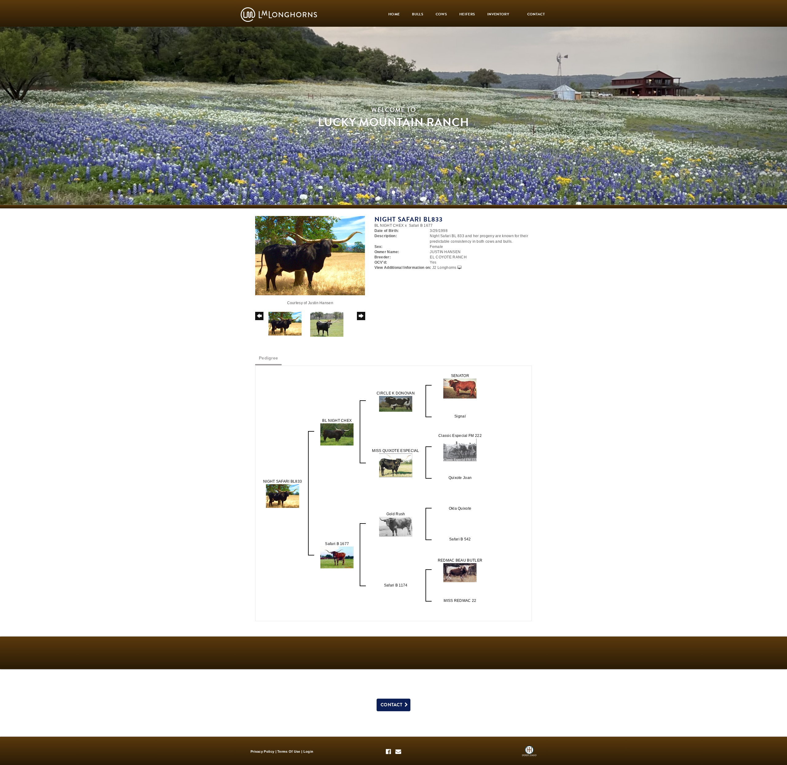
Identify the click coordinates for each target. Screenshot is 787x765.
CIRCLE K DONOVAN (396, 393)
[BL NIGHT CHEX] (337, 434)
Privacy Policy (262, 751)
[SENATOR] (460, 388)
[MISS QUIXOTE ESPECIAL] (395, 465)
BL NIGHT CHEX (389, 225)
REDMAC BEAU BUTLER (460, 560)
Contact (393, 704)
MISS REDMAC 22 (460, 600)
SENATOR (460, 376)
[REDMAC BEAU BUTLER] (460, 573)
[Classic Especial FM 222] (460, 450)
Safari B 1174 (396, 585)
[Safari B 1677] (337, 557)
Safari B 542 (460, 539)
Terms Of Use (288, 751)
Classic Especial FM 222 (460, 436)
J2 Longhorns (444, 267)
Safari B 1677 (421, 225)
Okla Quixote (460, 508)
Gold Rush (395, 514)
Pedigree (268, 357)
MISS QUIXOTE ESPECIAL (395, 451)
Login (308, 751)
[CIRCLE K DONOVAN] (395, 404)
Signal (460, 416)
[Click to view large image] (310, 255)
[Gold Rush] (395, 526)
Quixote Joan (460, 478)
